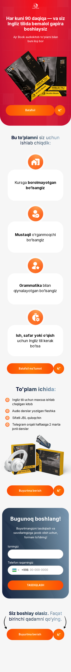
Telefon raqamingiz (20, 562)
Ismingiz (13, 546)
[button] (30, 110)
